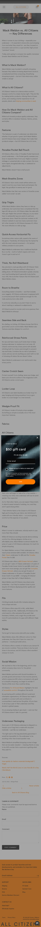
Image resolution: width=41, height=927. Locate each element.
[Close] (37, 437)
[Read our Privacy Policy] (34, 473)
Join (20, 481)
